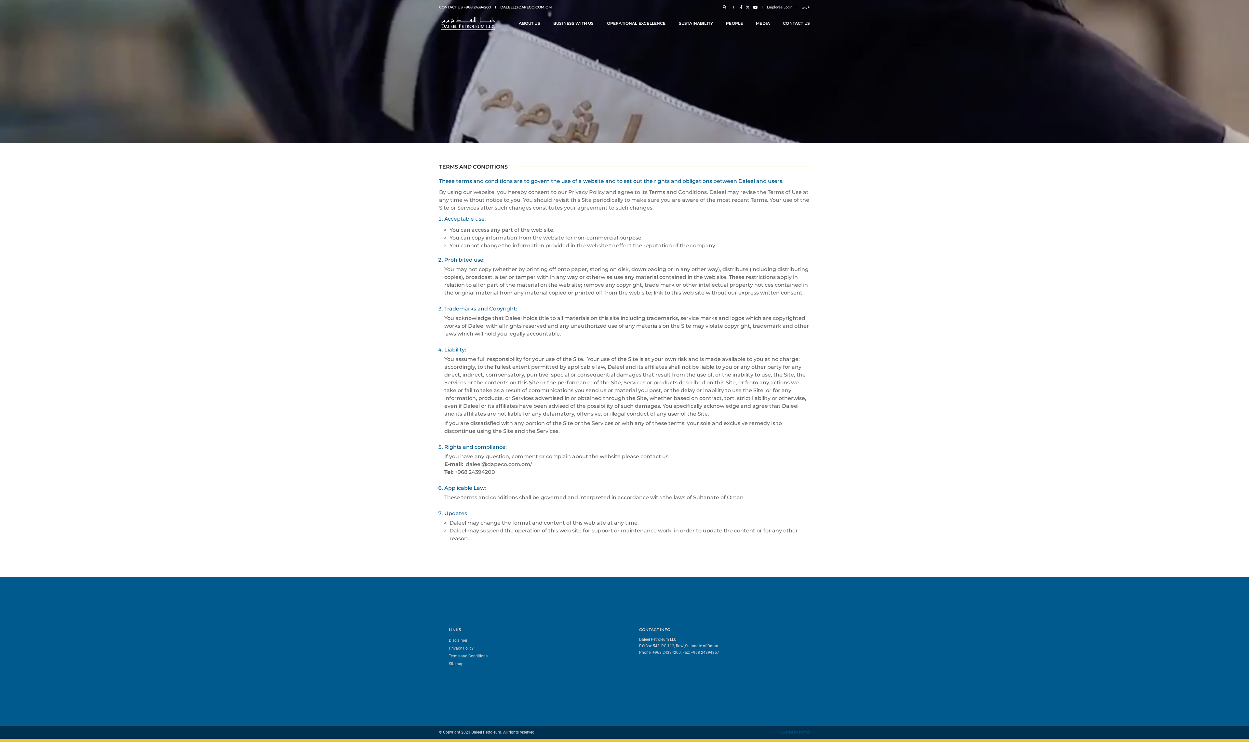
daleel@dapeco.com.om (526, 7)
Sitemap (456, 664)
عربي (806, 7)
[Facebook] (741, 7)
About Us (529, 23)
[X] (748, 7)
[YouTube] (754, 7)
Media (763, 23)
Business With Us (573, 23)
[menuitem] (534, 640)
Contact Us (796, 23)
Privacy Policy (461, 648)
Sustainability (696, 23)
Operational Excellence (636, 23)
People (734, 23)
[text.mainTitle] (467, 23)
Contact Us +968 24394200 (465, 7)
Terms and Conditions (468, 656)
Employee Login (779, 7)
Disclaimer (458, 640)
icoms (804, 732)
